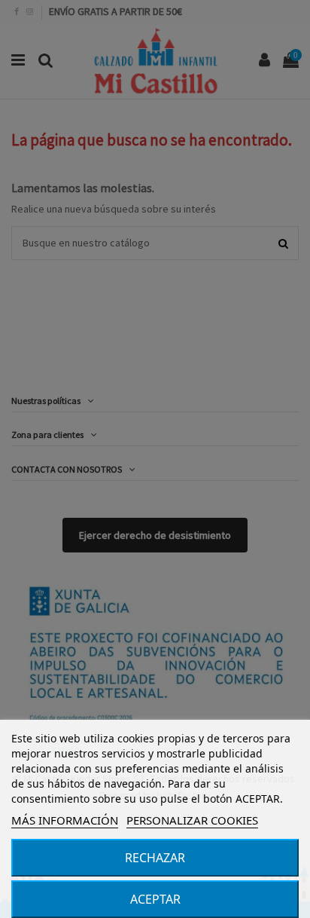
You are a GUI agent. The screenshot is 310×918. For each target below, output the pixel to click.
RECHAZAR (155, 857)
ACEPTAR (155, 899)
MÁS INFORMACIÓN (64, 820)
